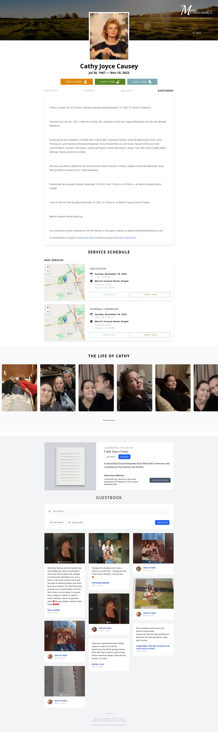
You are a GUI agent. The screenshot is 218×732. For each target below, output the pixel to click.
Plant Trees (150, 294)
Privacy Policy (102, 721)
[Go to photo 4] (63, 561)
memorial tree (85, 237)
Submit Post (162, 522)
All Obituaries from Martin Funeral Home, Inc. (197, 18)
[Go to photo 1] (58, 562)
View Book (110, 456)
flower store (129, 237)
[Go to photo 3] (61, 561)
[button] (64, 279)
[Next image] (82, 548)
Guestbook (166, 90)
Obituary (50, 90)
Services (89, 90)
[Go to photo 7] (67, 561)
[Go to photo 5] (64, 561)
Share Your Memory (160, 480)
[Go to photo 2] (60, 561)
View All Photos (109, 420)
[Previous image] (46, 548)
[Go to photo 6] (66, 561)
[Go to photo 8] (69, 561)
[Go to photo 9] (70, 561)
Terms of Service (116, 721)
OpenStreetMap (111, 725)
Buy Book (124, 456)
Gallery (126, 90)
